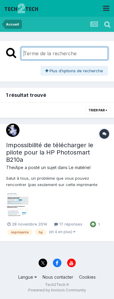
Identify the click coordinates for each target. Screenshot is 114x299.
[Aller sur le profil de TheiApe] (12, 130)
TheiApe (14, 167)
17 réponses (70, 224)
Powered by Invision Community (57, 290)
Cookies (87, 277)
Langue (26, 277)
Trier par (96, 110)
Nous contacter (58, 277)
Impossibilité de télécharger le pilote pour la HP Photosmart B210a (49, 152)
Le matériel (80, 167)
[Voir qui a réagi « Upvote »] (93, 223)
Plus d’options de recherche (75, 70)
